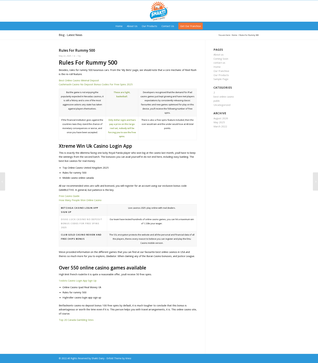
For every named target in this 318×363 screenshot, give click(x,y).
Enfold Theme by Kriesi (118, 358)
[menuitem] (119, 26)
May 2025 (219, 122)
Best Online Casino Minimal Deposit (79, 80)
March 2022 (220, 126)
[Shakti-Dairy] (159, 11)
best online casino (223, 96)
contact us (219, 62)
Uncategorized (221, 104)
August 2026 (220, 118)
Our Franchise (221, 71)
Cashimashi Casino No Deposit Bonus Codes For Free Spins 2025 (96, 84)
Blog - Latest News (70, 35)
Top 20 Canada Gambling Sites (76, 319)
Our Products (221, 75)
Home (217, 66)
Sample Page (220, 79)
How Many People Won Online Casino (80, 200)
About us (218, 54)
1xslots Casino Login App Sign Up (78, 280)
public (216, 100)
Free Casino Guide (69, 196)
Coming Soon (220, 58)
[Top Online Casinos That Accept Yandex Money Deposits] (2, 181)
